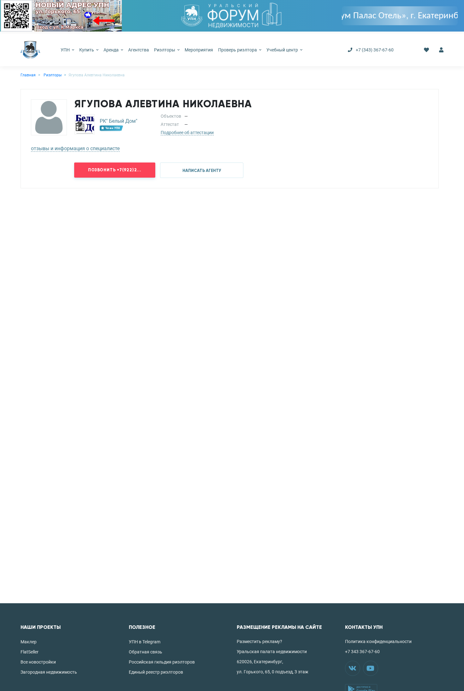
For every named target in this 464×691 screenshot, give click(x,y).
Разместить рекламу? (259, 641)
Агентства (138, 49)
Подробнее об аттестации (187, 132)
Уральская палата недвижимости (272, 651)
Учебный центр (282, 49)
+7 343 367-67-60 (362, 651)
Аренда (112, 49)
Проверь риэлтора (238, 49)
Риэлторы (165, 49)
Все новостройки (38, 661)
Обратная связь (145, 651)
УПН (66, 49)
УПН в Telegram (144, 641)
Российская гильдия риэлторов (162, 661)
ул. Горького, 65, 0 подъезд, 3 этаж (272, 671)
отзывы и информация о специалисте (75, 148)
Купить (87, 49)
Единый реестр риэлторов (156, 672)
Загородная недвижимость (49, 672)
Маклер (29, 641)
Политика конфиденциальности (378, 641)
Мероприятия (199, 49)
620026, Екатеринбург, (260, 661)
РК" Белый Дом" (118, 121)
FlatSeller (30, 651)
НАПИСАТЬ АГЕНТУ (201, 170)
